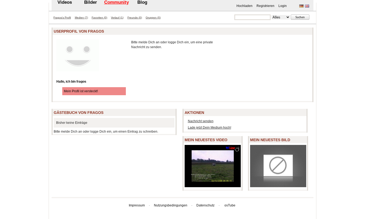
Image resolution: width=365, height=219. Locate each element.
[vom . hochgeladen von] (213, 185)
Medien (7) (81, 17)
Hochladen (244, 6)
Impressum (137, 205)
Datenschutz (205, 205)
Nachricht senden (200, 121)
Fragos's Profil (62, 17)
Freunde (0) (134, 17)
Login (282, 6)
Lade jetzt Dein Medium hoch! (209, 127)
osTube (229, 205)
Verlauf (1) (117, 17)
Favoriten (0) (99, 17)
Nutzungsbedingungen (170, 205)
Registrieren (265, 6)
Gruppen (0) (153, 17)
